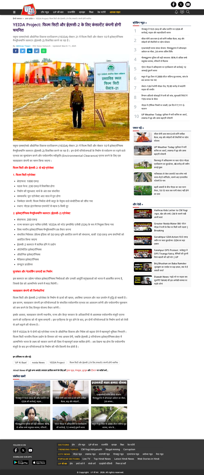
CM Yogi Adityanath (91, 449)
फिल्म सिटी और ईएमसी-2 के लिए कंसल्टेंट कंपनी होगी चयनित (94, 362)
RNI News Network (42, 45)
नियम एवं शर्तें (121, 463)
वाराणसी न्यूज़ (104, 454)
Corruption (129, 449)
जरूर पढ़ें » (138, 128)
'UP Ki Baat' (21, 362)
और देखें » (138, 204)
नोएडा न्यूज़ (77, 454)
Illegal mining (112, 449)
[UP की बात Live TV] (182, 12)
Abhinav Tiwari (23, 45)
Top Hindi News (102, 458)
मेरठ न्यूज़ (159, 454)
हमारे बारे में (80, 463)
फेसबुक (78, 370)
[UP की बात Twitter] (181, 6)
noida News (38, 362)
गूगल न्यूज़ (70, 370)
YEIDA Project (57, 362)
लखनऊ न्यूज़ (90, 454)
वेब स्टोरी (101, 12)
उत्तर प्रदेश (29, 18)
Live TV (86, 458)
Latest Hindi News (124, 458)
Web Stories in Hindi (148, 458)
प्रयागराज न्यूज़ (133, 454)
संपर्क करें (92, 463)
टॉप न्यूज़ (44, 12)
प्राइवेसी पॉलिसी (105, 463)
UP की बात (57, 12)
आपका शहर (115, 12)
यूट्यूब (84, 370)
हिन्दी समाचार (17, 18)
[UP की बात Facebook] (173, 6)
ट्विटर (93, 370)
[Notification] (176, 13)
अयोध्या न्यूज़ (148, 454)
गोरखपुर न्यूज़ (118, 454)
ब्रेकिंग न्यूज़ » (140, 23)
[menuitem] (45, 12)
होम (73, 444)
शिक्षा (91, 12)
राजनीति (71, 12)
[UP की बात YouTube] (188, 6)
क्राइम (81, 12)
